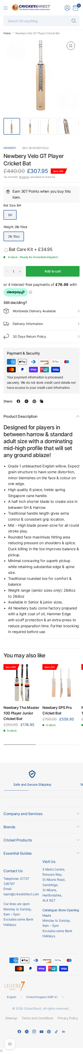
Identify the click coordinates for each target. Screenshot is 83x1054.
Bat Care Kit (30, 249)
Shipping (24, 177)
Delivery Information (28, 324)
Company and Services (23, 813)
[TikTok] (56, 1031)
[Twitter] (26, 1031)
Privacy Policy (68, 1018)
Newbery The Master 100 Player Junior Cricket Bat (21, 713)
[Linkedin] (63, 1031)
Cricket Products (17, 840)
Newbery (9, 148)
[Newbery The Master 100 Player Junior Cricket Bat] (22, 682)
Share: (8, 401)
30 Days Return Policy (29, 336)
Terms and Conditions (37, 1018)
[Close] (1, 1050)
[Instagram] (34, 1031)
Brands (9, 827)
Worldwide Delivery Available (34, 311)
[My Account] (67, 8)
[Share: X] (27, 401)
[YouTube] (41, 1031)
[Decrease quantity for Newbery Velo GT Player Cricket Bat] (7, 271)
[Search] (74, 20)
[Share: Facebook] (18, 401)
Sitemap (11, 1018)
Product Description (20, 416)
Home (7, 33)
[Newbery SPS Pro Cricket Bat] (61, 682)
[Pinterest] (49, 1031)
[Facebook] (19, 1031)
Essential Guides (17, 853)
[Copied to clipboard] (41, 401)
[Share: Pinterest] (34, 401)
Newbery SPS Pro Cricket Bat (57, 710)
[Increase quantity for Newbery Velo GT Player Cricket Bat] (19, 271)
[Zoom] (71, 46)
